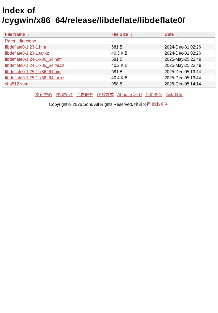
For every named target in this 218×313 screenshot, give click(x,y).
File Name (15, 34)
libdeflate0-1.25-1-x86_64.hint (33, 71)
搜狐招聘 (64, 94)
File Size (119, 34)
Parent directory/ (20, 41)
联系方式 (105, 94)
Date (169, 34)
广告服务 (84, 94)
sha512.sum (16, 84)
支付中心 (43, 94)
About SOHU (129, 94)
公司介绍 (153, 94)
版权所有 (160, 104)
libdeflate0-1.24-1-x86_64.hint (33, 59)
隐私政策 (174, 94)
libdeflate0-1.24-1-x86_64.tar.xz (34, 65)
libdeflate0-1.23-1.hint (25, 47)
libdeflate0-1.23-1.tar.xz (27, 53)
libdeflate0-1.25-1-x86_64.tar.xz (34, 78)
